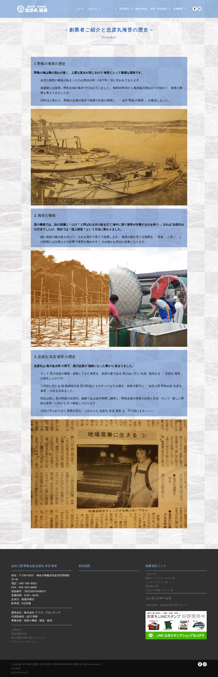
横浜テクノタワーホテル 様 (160, 578)
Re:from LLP (21, 672)
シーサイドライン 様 (157, 582)
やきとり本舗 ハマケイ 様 (159, 590)
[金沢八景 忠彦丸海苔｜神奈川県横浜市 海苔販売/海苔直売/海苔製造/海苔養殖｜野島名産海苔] (32, 9)
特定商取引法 (19, 633)
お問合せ (16, 629)
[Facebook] (195, 9)
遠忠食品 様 (152, 586)
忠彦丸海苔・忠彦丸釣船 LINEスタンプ (166, 605)
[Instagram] (199, 9)
